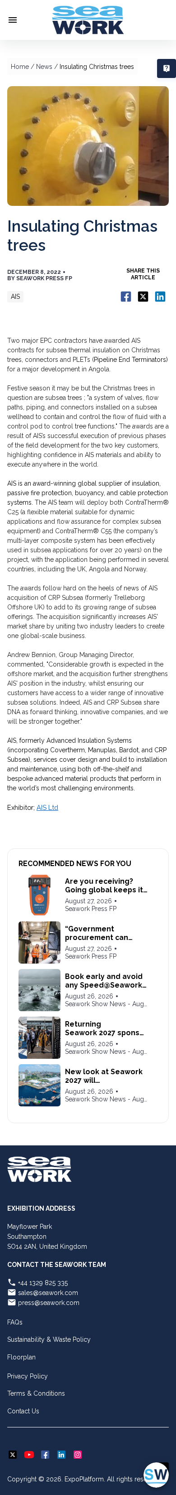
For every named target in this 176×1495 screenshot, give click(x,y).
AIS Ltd (47, 807)
